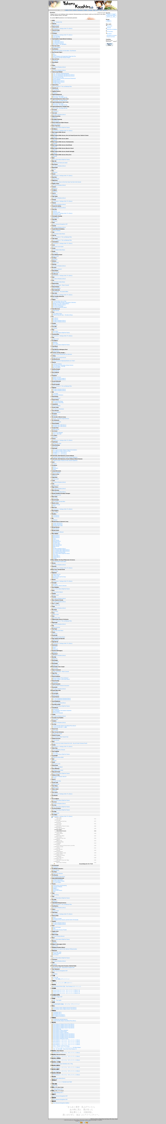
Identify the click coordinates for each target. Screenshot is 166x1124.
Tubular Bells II (56, 556)
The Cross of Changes (58, 306)
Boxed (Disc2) (56, 536)
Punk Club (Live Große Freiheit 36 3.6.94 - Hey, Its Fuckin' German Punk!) (70, 743)
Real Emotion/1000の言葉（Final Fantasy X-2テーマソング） (67, 986)
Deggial (55, 888)
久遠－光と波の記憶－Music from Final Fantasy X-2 (65, 1049)
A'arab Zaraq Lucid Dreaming (60, 885)
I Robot (54, 55)
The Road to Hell (57, 214)
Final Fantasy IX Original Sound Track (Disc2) (63, 1025)
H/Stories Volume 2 (57, 269)
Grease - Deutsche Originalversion (61, 418)
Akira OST (55, 1085)
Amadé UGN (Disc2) (57, 524)
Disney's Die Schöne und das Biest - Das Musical (64, 50)
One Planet (55, 446)
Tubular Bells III (56, 557)
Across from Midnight (58, 432)
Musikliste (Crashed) (112, 35)
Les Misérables (56, 40)
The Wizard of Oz (57, 495)
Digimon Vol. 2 (56, 31)
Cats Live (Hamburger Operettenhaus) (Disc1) (63, 74)
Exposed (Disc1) (57, 541)
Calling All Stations (57, 364)
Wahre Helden (56, 711)
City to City (55, 374)
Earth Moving (56, 540)
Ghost (54, 506)
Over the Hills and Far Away (59, 576)
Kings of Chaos (56, 383)
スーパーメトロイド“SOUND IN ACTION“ (62, 1082)
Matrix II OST (56, 256)
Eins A (54, 169)
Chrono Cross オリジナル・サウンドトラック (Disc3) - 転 (66, 993)
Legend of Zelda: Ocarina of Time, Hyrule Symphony (65, 457)
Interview (55, 790)
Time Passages (56, 36)
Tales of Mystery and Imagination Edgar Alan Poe (64, 56)
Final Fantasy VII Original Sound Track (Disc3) (63, 1036)
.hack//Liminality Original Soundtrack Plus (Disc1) (64, 1020)
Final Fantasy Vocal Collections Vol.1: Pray (63, 1063)
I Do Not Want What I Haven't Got (60, 737)
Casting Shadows (57, 953)
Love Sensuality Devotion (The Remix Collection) (64, 302)
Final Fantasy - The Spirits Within (60, 291)
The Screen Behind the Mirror (60, 307)
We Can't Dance (56, 367)
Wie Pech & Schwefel (58, 713)
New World (55, 692)
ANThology (55, 60)
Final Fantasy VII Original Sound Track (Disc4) (63, 1037)
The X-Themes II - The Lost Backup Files (62, 86)
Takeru (108, 21)
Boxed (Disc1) (56, 535)
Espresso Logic (56, 212)
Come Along (56, 894)
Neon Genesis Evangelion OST (60, 224)
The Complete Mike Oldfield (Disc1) (61, 549)
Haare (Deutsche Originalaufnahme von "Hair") (64, 360)
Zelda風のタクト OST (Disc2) (60, 454)
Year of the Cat (56, 37)
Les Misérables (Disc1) (58, 41)
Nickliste (109, 27)
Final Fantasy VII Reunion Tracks (60, 1038)
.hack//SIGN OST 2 (57, 1013)
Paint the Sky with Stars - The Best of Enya (63, 315)
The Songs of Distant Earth (59, 552)
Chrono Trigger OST (57, 996)
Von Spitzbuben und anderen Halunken (62, 710)
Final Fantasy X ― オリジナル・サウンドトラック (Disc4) (66, 1044)
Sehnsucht (55, 649)
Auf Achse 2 (55, 111)
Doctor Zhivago (56, 504)
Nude (54, 928)
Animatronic (55, 867)
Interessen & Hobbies (112, 29)
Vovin (54, 891)
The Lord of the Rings (58, 401)
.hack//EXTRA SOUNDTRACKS (60, 1019)
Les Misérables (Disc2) (58, 43)
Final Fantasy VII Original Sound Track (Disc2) (63, 1035)
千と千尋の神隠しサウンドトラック (61, 979)
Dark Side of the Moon (58, 630)
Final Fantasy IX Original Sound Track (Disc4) (63, 1027)
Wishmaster (55, 578)
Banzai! (54, 760)
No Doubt (55, 584)
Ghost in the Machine (58, 873)
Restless (55, 964)
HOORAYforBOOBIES (58, 880)
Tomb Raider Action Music (59, 233)
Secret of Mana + (57, 398)
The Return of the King (58, 402)
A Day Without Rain (57, 313)
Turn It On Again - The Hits (59, 366)
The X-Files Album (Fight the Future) (61, 127)
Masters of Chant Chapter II (59, 378)
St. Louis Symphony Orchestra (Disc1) (62, 698)
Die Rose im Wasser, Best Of (59, 776)
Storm (54, 917)
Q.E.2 (54, 547)
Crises (54, 539)
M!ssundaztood (56, 627)
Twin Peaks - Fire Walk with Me (60, 97)
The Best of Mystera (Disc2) (59, 67)
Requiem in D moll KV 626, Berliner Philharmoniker (65, 949)
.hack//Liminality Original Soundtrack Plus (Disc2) (64, 725)
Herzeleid (55, 646)
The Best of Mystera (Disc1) (59, 70)
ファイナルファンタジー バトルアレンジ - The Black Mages (67, 1047)
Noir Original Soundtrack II (59, 1016)
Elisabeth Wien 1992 (58, 525)
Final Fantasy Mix (57, 1029)
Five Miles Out (56, 542)
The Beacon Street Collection (60, 585)
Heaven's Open (56, 543)
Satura (54, 469)
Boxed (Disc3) (56, 537)
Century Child (56, 575)
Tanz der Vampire (57, 421)
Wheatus (55, 942)
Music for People (57, 927)
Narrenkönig (56, 709)
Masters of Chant (57, 377)
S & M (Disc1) (56, 515)
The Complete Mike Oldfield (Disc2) (61, 551)
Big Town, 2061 (56, 617)
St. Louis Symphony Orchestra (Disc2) (62, 699)
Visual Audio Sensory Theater (60, 929)
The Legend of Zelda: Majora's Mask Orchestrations (65, 450)
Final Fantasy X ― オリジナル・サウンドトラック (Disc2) (66, 1041)
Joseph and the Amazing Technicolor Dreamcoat (64, 78)
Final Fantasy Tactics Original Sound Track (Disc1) (64, 1007)
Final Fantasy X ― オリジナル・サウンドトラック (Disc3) (66, 1043)
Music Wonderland (57, 545)
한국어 (108, 16)
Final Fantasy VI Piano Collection (60, 1032)
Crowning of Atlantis (57, 886)
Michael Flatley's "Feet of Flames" (60, 678)
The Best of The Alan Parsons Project (61, 57)
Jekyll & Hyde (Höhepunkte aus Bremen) (62, 354)
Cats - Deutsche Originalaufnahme (61, 73)
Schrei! (54, 777)
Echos (54, 467)
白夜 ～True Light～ (57, 1000)
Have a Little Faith (57, 434)
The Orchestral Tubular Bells (59, 561)
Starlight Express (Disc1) (58, 80)
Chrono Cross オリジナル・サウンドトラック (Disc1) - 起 (66, 990)
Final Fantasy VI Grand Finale (60, 1031)
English (108, 14)
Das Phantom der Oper (58, 77)
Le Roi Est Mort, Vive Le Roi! (59, 301)
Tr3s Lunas (55, 554)
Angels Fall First (56, 574)
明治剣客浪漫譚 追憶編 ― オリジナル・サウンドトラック (66, 1004)
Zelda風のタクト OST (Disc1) (60, 452)
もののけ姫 (55, 977)
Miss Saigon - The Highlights (59, 44)
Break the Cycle (56, 763)
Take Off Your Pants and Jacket (60, 162)
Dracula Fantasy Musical (58, 936)
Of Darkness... (56, 889)
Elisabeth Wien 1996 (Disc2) (59, 426)
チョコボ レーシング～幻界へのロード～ (63, 982)
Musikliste (109, 33)
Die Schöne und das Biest (59, 501)
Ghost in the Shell (57, 443)
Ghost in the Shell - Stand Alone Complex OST (64, 967)
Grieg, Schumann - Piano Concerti (61, 285)
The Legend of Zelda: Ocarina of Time (62, 451)
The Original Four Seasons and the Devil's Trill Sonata (65, 919)
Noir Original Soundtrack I (59, 1014)
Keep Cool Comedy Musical (59, 357)
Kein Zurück (55, 954)
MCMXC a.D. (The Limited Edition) (61, 303)
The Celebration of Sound (59, 749)
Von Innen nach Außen (58, 246)
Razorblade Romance (58, 395)
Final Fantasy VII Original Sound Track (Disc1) (63, 1034)
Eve (54, 53)
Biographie (109, 26)
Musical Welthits (56, 47)
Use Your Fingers (57, 882)
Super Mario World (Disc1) (59, 1078)
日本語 (113, 14)
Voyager (55, 558)
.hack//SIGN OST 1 (57, 1012)
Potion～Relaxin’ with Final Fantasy (61, 1046)
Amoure (55, 463)
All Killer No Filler (57, 781)
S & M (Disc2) (56, 516)
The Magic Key (56, 605)
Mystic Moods (56, 25)
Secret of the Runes (57, 890)
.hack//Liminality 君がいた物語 (60, 727)
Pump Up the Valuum (58, 592)
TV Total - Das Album (58, 767)
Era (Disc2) (55, 319)
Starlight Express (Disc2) (58, 82)
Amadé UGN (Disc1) (57, 523)
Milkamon (55, 93)
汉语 (114, 16)
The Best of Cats (57, 83)
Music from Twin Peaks (58, 96)
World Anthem (56, 351)
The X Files (55, 253)
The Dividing (56, 89)
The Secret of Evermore (58, 409)
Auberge (55, 211)
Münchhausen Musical (58, 532)
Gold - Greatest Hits (57, 22)
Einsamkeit (55, 468)
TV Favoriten (110, 31)
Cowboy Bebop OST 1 (58, 1089)
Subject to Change (57, 918)
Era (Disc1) (55, 318)
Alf (53, 64)
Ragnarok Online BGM (58, 757)
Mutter (54, 648)
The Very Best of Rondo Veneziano (61, 685)
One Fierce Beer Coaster (58, 881)
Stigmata (55, 133)
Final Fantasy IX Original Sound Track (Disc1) (63, 1024)
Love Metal (55, 393)
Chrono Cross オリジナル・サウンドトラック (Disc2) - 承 (66, 991)
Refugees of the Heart (58, 770)
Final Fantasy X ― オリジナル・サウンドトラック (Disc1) (66, 1040)
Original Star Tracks (57, 733)
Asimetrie (55, 328)
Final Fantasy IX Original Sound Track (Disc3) (63, 1026)
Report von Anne (111, 36)
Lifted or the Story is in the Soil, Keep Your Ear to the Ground (67, 182)
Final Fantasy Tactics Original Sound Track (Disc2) (64, 1009)
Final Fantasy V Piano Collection (60, 1030)
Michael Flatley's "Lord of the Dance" (61, 679)
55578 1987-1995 (57, 952)
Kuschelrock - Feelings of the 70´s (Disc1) (62, 28)
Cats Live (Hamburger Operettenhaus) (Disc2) (63, 76)
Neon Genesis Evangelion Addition (61, 1103)
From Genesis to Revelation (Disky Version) (63, 365)
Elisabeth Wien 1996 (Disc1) (59, 425)
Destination (55, 682)
